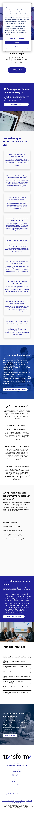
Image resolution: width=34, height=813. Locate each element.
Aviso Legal (19, 802)
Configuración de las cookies (17, 38)
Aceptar (17, 42)
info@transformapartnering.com (17, 765)
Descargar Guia (16, 104)
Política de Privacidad (8, 801)
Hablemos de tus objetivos (13, 617)
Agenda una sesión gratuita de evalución (15, 389)
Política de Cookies (20, 801)
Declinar (17, 46)
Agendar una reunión (10, 735)
